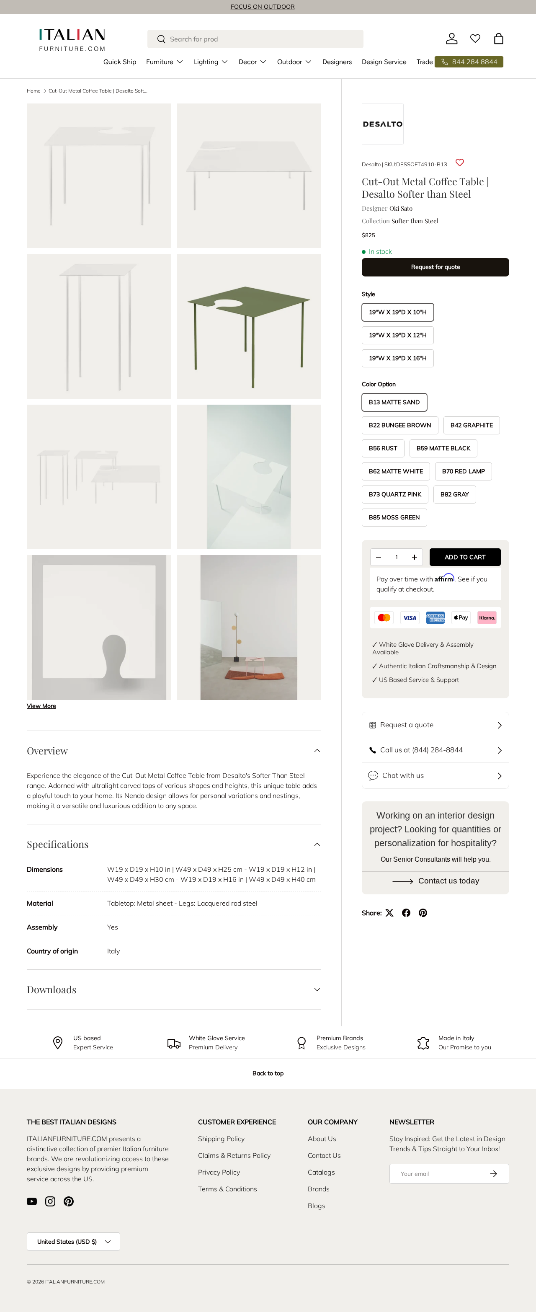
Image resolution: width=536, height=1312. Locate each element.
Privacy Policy (219, 1172)
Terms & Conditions (227, 1189)
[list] (176, 404)
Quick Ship (119, 61)
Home (34, 90)
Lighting (206, 61)
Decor (248, 61)
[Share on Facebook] (406, 912)
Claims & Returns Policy (234, 1155)
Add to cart (465, 557)
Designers (337, 61)
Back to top (268, 1073)
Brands (319, 1189)
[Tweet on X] (389, 912)
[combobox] (255, 39)
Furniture (159, 61)
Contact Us (324, 1155)
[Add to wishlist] (459, 163)
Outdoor (289, 61)
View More (41, 706)
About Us (322, 1138)
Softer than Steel (415, 221)
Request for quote (435, 267)
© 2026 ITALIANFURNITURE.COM (66, 1281)
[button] (499, 38)
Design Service (384, 61)
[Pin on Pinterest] (423, 912)
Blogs (316, 1205)
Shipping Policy (221, 1138)
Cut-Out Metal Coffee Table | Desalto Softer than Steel (99, 90)
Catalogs (321, 1172)
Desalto (371, 164)
